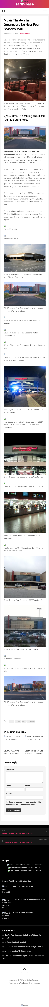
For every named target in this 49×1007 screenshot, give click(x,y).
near (24, 721)
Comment (10, 769)
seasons (31, 721)
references (25, 34)
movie (17, 721)
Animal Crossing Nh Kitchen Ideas (18, 951)
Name (9, 785)
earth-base (24, 4)
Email (28, 785)
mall (11, 721)
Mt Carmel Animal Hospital (15, 942)
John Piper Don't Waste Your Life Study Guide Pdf (24, 947)
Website (9, 793)
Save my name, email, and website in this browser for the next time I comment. (23, 803)
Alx (38, 983)
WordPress (23, 983)
